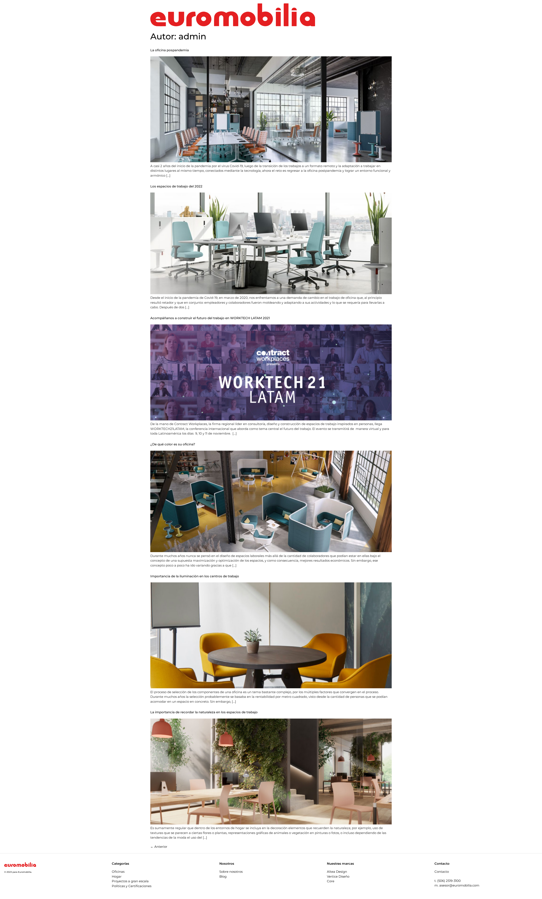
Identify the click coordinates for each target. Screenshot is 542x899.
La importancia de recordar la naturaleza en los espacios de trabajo (204, 712)
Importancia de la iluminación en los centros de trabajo (194, 576)
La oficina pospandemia (169, 50)
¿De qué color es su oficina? (172, 444)
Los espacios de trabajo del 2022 (176, 186)
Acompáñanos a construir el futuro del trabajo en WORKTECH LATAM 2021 (210, 318)
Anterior (158, 847)
